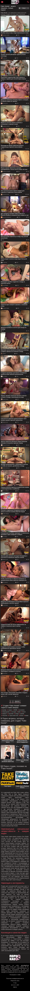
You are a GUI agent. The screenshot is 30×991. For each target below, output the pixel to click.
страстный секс (13, 715)
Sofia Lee (5, 696)
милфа (4, 710)
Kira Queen (5, 582)
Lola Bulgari (5, 285)
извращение (6, 711)
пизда (17, 713)
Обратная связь (15, 980)
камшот (4, 713)
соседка (13, 711)
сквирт (10, 710)
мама (26, 715)
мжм (19, 711)
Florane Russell (6, 445)
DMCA (15, 987)
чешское (4, 715)
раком (22, 713)
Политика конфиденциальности (15, 978)
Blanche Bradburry (7, 217)
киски (24, 711)
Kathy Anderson (6, 468)
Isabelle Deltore (6, 126)
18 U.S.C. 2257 (15, 985)
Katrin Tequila (6, 513)
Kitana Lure (5, 422)
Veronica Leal (6, 194)
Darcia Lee (5, 103)
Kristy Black (5, 605)
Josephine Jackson (7, 650)
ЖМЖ (15, 710)
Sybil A (4, 353)
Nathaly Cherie (6, 35)
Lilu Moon (5, 376)
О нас (15, 982)
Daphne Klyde (6, 308)
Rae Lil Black (6, 490)
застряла (21, 710)
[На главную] (15, 960)
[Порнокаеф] (15, 2)
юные (21, 715)
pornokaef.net (25, 965)
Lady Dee (5, 262)
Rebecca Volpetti (6, 171)
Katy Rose (5, 673)
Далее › (17, 701)
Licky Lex (5, 58)
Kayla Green (5, 399)
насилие (11, 713)
